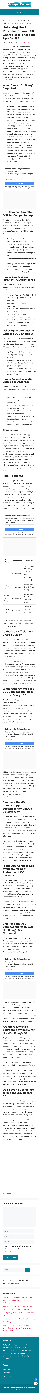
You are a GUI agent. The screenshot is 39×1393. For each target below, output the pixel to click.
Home (4, 20)
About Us (6, 1369)
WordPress (19, 1390)
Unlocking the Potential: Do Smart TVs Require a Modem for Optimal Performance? (17, 1300)
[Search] (27, 1270)
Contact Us (7, 1373)
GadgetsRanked (21, 1387)
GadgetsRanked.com (10, 1345)
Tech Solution (12, 20)
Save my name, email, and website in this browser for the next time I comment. (19, 1248)
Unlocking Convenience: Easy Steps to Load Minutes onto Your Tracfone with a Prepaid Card (18, 1328)
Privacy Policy (8, 1376)
